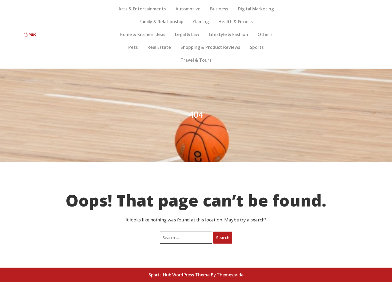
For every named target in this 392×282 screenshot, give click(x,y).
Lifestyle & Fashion (228, 34)
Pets (133, 47)
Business (219, 9)
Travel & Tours (196, 60)
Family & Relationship (161, 22)
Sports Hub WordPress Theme (179, 275)
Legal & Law (187, 34)
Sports (257, 47)
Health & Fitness (235, 22)
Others (265, 34)
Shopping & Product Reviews (210, 47)
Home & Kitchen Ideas (142, 34)
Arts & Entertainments (142, 9)
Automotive (188, 9)
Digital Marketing (256, 9)
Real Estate (159, 47)
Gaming (201, 22)
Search (222, 237)
